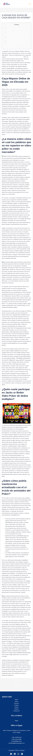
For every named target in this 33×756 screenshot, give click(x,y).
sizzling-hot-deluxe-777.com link (14, 57)
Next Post (16, 685)
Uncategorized (6, 20)
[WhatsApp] (18, 754)
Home (16, 699)
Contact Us (16, 711)
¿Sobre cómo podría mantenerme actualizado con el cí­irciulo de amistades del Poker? (18, 43)
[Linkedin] (15, 754)
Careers (16, 709)
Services (16, 703)
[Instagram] (22, 754)
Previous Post (16, 681)
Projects (16, 705)
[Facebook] (11, 754)
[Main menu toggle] (29, 4)
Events (16, 707)
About (16, 701)
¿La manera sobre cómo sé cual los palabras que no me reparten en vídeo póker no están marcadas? (17, 34)
